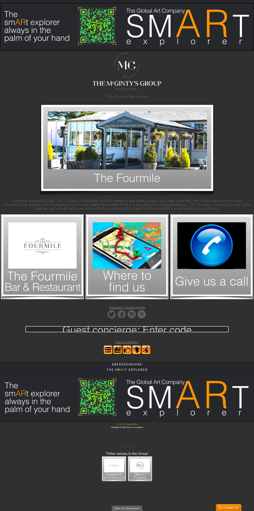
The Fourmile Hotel (127, 96)
